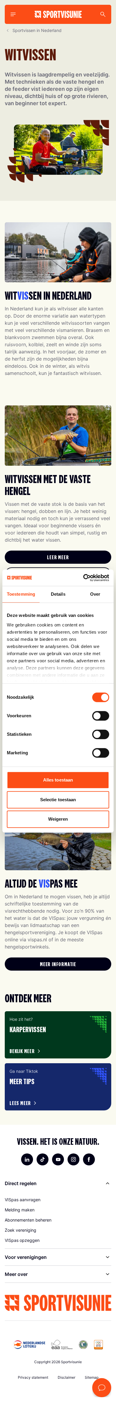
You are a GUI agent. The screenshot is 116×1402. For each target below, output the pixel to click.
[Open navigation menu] (13, 14)
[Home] (58, 14)
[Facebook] (89, 1159)
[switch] (100, 716)
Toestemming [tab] (21, 594)
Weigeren (58, 819)
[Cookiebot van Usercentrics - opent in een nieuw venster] (83, 578)
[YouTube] (58, 1159)
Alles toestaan (58, 779)
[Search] (102, 14)
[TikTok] (42, 1159)
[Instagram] (73, 1159)
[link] (58, 557)
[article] (58, 1034)
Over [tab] (95, 594)
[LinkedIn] (27, 1159)
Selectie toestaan (58, 799)
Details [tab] (58, 594)
